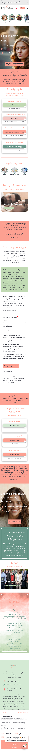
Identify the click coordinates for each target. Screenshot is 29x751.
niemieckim (6, 383)
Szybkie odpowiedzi (14, 64)
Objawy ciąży (15, 612)
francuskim (10, 380)
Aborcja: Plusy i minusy (14, 639)
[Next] (26, 201)
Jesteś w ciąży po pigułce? (15, 626)
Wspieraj (23, 7)
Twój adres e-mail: (8, 326)
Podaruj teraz (14, 521)
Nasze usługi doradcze (13, 681)
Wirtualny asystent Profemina (14, 685)
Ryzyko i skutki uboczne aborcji (14, 644)
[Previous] (2, 201)
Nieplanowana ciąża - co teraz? (14, 630)
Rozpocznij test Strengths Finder (14, 132)
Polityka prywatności (23, 712)
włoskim (12, 383)
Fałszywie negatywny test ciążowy (14, 617)
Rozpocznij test (14, 425)
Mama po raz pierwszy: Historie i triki (14, 619)
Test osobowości (14, 628)
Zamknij (27, 2)
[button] (3, 713)
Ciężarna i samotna (14, 632)
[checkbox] (2, 733)
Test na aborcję (14, 118)
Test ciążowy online (14, 105)
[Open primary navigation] (27, 8)
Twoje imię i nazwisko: (10, 317)
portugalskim (17, 380)
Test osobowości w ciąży (14, 147)
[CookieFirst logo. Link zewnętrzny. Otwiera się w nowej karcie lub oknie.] (1, 714)
